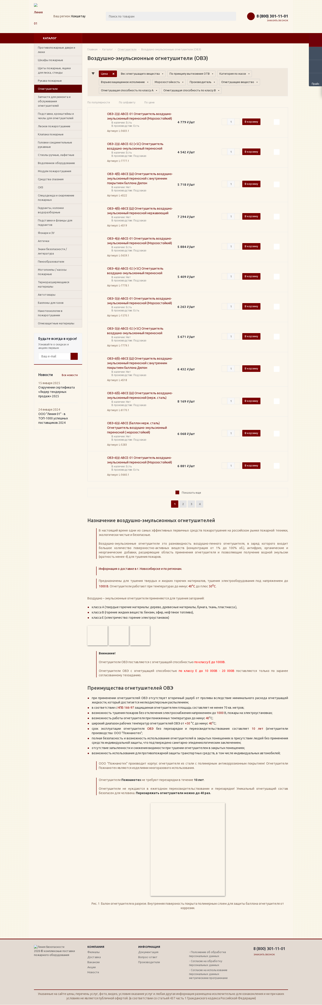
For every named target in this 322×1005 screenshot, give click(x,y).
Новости (93, 972)
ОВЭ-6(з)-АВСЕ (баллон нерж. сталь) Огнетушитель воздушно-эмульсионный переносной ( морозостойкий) (137, 427)
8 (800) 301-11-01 (272, 16)
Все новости (70, 375)
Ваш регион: (62, 16)
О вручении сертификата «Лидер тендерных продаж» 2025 (56, 392)
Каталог (50, 38)
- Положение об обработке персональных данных (207, 953)
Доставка (94, 957)
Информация (149, 946)
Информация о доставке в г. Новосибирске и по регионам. (140, 569)
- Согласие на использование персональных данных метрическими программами (208, 973)
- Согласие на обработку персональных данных (205, 962)
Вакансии (93, 962)
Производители (149, 962)
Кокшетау (78, 16)
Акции (91, 967)
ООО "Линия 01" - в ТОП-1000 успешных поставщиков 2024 (53, 418)
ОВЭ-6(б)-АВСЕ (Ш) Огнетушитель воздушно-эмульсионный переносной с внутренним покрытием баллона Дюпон (140, 363)
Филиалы (93, 952)
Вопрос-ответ (147, 957)
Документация (148, 952)
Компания (95, 946)
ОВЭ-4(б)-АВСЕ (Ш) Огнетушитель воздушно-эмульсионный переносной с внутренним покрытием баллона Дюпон (140, 178)
